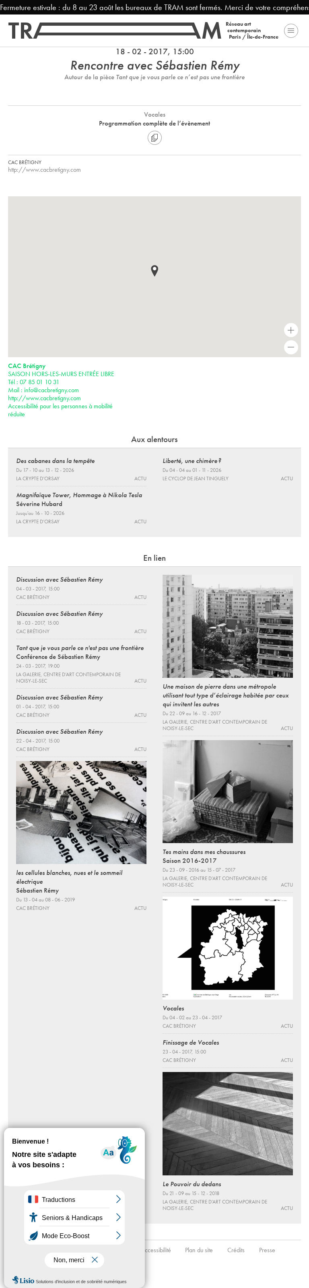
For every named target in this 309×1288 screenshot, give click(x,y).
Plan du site (199, 1250)
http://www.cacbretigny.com (44, 169)
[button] (154, 271)
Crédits (236, 1250)
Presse (267, 1250)
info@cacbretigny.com (51, 390)
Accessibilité (156, 1250)
